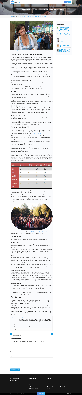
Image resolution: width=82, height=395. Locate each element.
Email (11, 356)
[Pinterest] (11, 329)
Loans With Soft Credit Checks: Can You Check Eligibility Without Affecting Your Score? (64, 29)
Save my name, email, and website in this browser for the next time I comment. (26, 366)
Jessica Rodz (14, 50)
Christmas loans (63, 381)
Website (11, 361)
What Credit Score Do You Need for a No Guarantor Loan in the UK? (65, 40)
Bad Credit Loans (50, 383)
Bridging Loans (63, 386)
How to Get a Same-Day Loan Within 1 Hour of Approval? (65, 45)
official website (20, 305)
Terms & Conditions (33, 388)
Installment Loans (63, 384)
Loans (41, 2)
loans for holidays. (37, 133)
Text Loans (49, 388)
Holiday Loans (49, 384)
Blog (53, 2)
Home (32, 2)
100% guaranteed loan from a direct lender (41, 231)
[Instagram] (15, 329)
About (36, 2)
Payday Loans (49, 381)
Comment (12, 343)
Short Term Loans (50, 386)
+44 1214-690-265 (15, 378)
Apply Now (68, 2)
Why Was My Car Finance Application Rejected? (65, 34)
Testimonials (47, 2)
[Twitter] (13, 329)
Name (11, 351)
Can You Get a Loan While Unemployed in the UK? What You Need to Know (64, 50)
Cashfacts (19, 393)
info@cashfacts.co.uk (16, 380)
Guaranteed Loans (63, 383)
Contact (58, 2)
